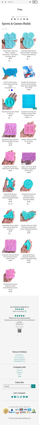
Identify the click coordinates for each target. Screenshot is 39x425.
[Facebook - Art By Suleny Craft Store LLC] (15, 19)
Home (13, 17)
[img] (19, 309)
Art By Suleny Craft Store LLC (22, 418)
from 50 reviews (18, 311)
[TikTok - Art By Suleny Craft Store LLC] (21, 19)
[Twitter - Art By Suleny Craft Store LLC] (12, 19)
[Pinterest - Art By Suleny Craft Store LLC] (24, 19)
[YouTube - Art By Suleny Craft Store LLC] (27, 19)
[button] (31, 2)
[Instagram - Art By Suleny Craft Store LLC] (18, 19)
